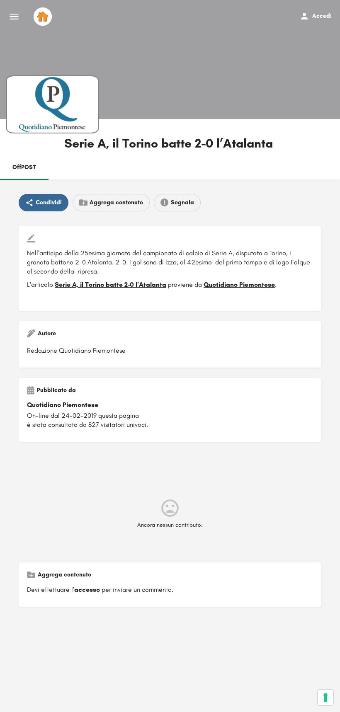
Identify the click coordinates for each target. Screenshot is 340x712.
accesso (87, 589)
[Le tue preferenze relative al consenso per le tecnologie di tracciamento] (325, 697)
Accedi (322, 15)
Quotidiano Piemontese (239, 284)
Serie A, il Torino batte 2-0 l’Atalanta (110, 284)
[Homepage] (43, 16)
